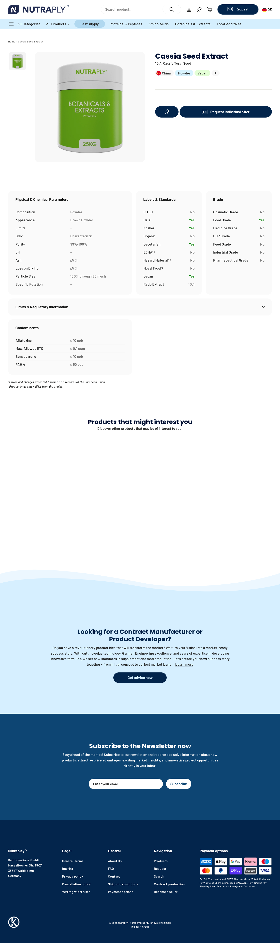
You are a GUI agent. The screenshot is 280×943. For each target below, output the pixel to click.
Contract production (169, 884)
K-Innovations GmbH (23, 860)
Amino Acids (158, 24)
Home (11, 41)
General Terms (73, 861)
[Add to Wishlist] (167, 112)
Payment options (120, 892)
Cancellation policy (76, 884)
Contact (114, 876)
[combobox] (132, 9)
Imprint (67, 868)
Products (161, 861)
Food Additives (229, 24)
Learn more (184, 664)
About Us (115, 861)
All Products (56, 24)
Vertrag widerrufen (76, 892)
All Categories (29, 23)
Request (160, 868)
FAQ (111, 868)
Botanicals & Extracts (193, 24)
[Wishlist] (199, 9)
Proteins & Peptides (126, 24)
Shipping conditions (123, 884)
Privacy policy (72, 876)
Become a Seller (166, 892)
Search (159, 876)
